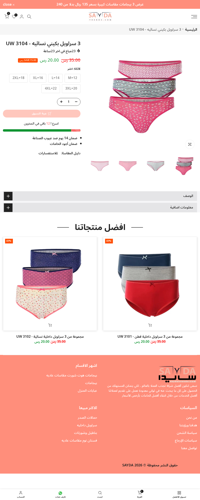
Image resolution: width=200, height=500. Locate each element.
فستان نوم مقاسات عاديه (79, 440)
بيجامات (91, 383)
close (190, 4)
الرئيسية (191, 29)
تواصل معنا (189, 448)
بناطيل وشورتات (85, 432)
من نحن (191, 417)
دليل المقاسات (71, 153)
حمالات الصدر (87, 417)
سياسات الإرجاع (186, 440)
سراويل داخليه (87, 425)
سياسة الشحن (187, 432)
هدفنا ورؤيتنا (188, 425)
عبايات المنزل (87, 390)
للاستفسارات (48, 153)
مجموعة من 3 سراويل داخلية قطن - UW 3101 (150, 336)
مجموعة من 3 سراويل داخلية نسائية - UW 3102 (50, 336)
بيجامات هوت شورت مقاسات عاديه (71, 375)
